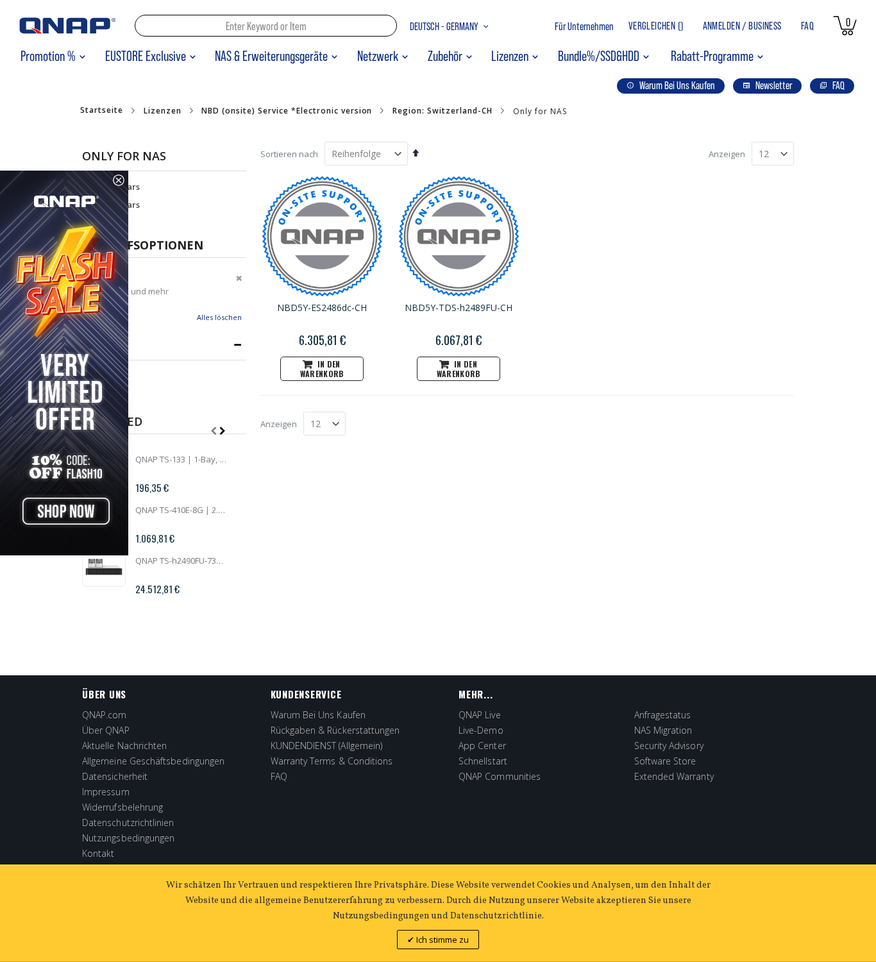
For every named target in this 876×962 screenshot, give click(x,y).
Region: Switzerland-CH (442, 111)
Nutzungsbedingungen (128, 838)
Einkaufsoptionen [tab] (142, 245)
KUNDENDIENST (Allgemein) (327, 745)
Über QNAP (106, 730)
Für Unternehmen (584, 26)
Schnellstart (483, 761)
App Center (482, 745)
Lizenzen (162, 111)
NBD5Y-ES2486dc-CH (322, 307)
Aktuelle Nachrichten (124, 745)
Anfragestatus (662, 715)
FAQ (807, 25)
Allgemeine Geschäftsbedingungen (153, 761)
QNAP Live (480, 715)
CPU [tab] (94, 345)
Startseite (101, 110)
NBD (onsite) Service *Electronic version (286, 111)
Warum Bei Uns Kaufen (318, 715)
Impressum (106, 792)
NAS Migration (663, 730)
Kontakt (98, 853)
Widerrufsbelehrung (122, 807)
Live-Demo (481, 730)
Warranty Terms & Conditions (332, 761)
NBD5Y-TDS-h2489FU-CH (458, 307)
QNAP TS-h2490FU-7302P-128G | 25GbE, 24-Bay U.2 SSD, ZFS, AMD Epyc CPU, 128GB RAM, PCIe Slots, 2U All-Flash (181, 560)
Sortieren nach (289, 154)
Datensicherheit (114, 776)
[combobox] (266, 26)
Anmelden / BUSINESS (742, 25)
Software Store (665, 761)
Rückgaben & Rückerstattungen (335, 730)
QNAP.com (104, 715)
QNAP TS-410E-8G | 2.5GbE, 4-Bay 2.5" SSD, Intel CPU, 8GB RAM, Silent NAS (181, 510)
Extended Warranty (674, 776)
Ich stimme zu (441, 939)
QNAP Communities (500, 776)
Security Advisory (668, 745)
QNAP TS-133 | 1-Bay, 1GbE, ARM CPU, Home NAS (181, 459)
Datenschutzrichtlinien (128, 822)
